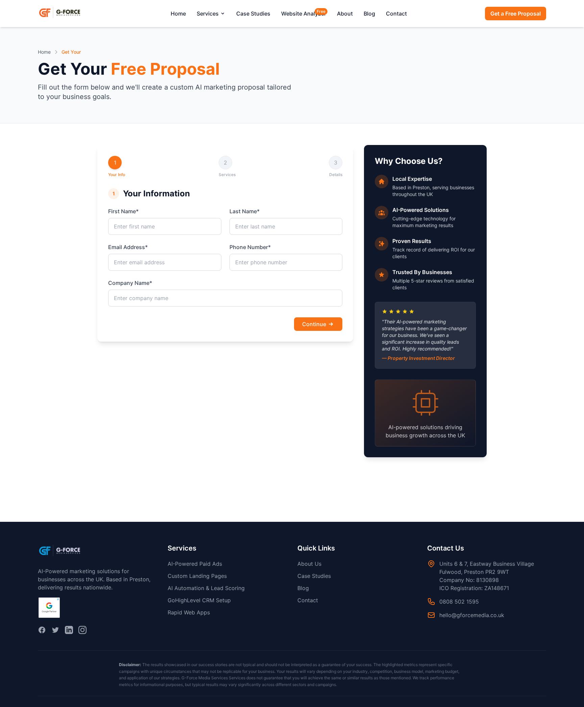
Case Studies (253, 13)
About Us (309, 563)
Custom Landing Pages (197, 575)
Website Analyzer (303, 13)
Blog (369, 13)
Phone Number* (250, 247)
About (345, 13)
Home (178, 13)
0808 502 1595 (459, 601)
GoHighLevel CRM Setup (199, 600)
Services (208, 13)
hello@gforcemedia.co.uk (471, 615)
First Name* (123, 211)
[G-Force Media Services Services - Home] (65, 13)
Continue (314, 324)
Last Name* (244, 211)
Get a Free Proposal (515, 13)
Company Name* (130, 282)
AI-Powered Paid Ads (195, 563)
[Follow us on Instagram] (82, 630)
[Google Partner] (49, 607)
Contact (396, 13)
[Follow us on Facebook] (42, 630)
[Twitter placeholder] (55, 630)
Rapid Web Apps (189, 612)
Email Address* (128, 247)
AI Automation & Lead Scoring (206, 588)
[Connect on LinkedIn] (69, 630)
